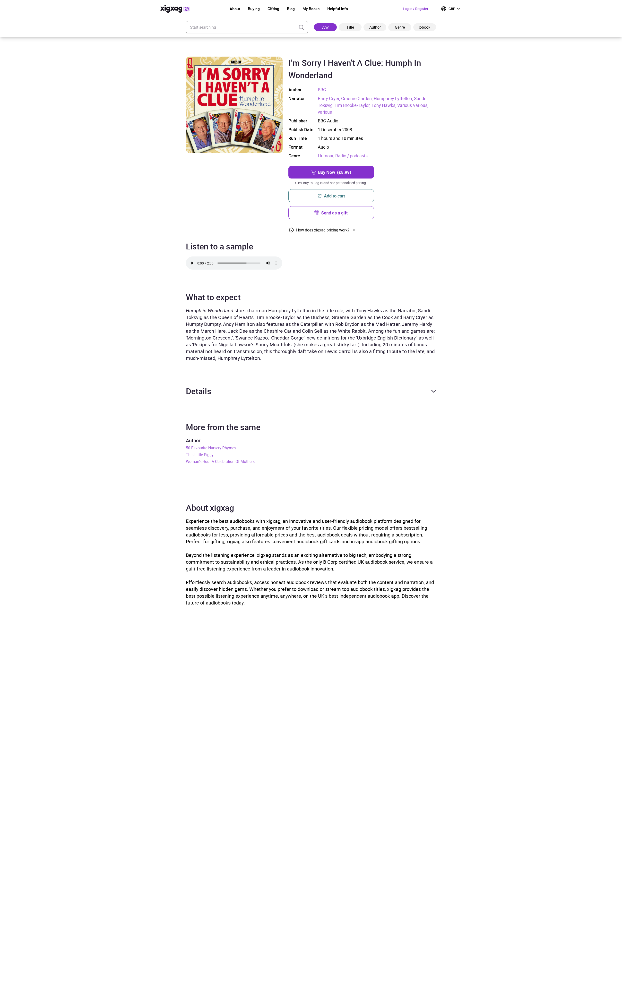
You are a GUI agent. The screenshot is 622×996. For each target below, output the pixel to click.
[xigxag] (175, 9)
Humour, (326, 156)
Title (350, 27)
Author (375, 27)
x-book (424, 27)
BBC (322, 90)
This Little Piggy (200, 454)
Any (325, 27)
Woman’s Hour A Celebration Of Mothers (220, 461)
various (325, 112)
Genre (400, 27)
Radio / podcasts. (352, 156)
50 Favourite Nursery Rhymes (211, 448)
